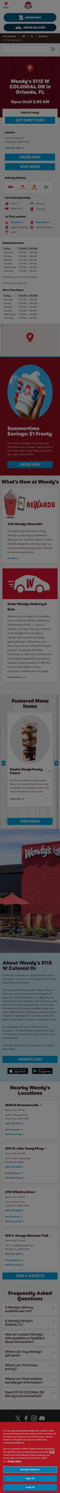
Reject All (30, 1478)
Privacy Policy (14, 1461)
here (52, 1451)
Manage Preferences (29, 1469)
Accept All (30, 1487)
